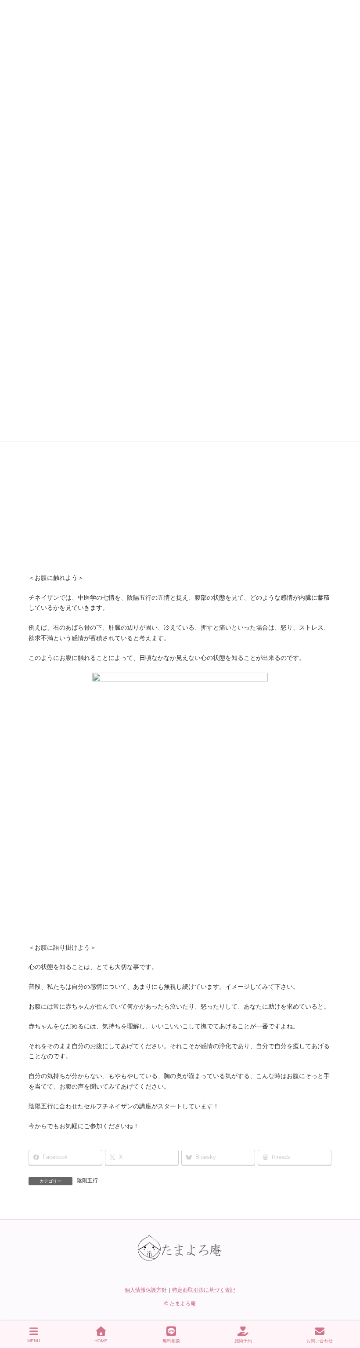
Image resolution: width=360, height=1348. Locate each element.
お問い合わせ (319, 1340)
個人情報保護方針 (146, 1290)
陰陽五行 (87, 1180)
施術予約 (243, 1340)
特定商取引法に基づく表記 (203, 1290)
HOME (101, 1340)
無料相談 (171, 1340)
